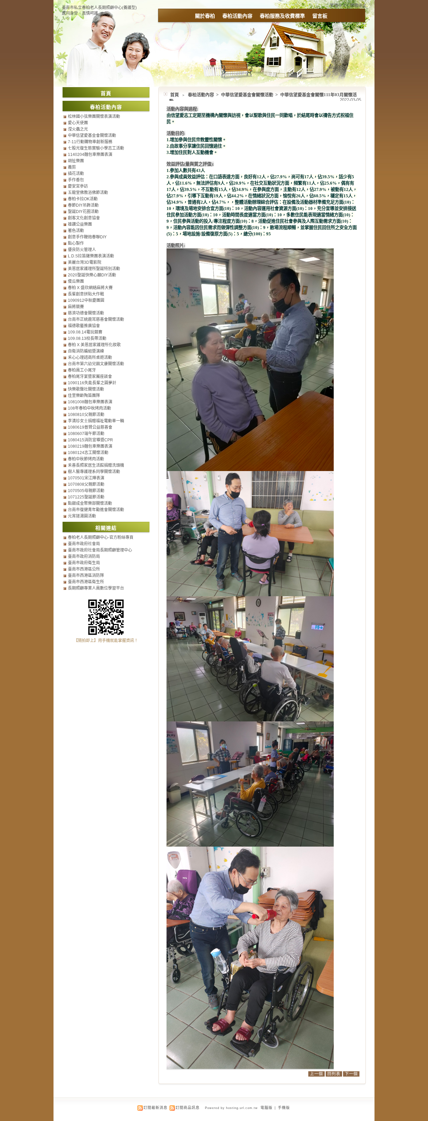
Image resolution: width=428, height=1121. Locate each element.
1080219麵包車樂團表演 (90, 446)
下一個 (351, 1074)
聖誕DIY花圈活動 (83, 211)
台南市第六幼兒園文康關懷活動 (96, 364)
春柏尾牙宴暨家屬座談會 (90, 376)
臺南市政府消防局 (84, 556)
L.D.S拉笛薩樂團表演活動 (91, 256)
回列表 (333, 1074)
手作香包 (76, 180)
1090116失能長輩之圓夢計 (92, 383)
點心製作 (76, 243)
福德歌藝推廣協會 (84, 325)
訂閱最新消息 (155, 1108)
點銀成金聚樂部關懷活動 (90, 503)
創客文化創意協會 (84, 218)
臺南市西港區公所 (84, 569)
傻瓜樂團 (76, 281)
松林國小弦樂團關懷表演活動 (94, 116)
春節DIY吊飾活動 (83, 205)
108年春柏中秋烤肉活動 (89, 408)
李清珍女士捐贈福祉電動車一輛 (96, 421)
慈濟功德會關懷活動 (86, 313)
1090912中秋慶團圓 (86, 300)
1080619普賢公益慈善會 (90, 427)
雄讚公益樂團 (80, 224)
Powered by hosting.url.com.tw (231, 1108)
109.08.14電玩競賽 (85, 332)
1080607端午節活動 (86, 433)
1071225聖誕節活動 (86, 497)
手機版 (284, 1108)
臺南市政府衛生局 (84, 562)
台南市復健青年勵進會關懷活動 (96, 509)
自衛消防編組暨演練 (86, 351)
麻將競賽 (76, 306)
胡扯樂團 (76, 161)
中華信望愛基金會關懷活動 (247, 94)
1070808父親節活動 (86, 484)
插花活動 (76, 173)
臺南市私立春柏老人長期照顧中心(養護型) (99, 7)
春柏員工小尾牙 (82, 370)
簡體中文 (358, 5)
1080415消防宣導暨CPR (90, 440)
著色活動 (76, 230)
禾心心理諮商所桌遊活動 (90, 357)
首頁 (174, 94)
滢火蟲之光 (78, 129)
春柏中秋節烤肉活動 (86, 459)
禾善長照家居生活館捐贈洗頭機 (96, 465)
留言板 (319, 16)
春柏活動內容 (237, 16)
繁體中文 (338, 5)
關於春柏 (205, 16)
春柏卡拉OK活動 (83, 199)
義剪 (72, 167)
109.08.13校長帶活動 (87, 338)
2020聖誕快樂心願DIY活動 (92, 275)
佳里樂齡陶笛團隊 (84, 395)
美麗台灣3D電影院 (84, 262)
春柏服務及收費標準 (282, 16)
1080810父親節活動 (86, 414)
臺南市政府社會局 (84, 543)
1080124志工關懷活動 (88, 452)
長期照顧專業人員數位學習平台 (96, 588)
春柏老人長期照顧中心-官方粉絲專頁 (100, 537)
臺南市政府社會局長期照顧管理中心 (100, 550)
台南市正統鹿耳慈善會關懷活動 (96, 319)
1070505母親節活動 (86, 490)
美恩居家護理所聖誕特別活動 (94, 268)
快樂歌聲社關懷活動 (86, 389)
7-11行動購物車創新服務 (90, 142)
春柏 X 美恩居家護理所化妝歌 (94, 345)
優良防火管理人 (82, 249)
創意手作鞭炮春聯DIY (87, 237)
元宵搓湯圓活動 (82, 516)
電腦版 (266, 1108)
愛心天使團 (78, 123)
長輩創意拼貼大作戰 (86, 294)
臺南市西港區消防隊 (86, 575)
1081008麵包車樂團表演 (90, 402)
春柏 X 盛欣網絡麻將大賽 (90, 287)
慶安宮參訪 (78, 186)
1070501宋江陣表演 (86, 478)
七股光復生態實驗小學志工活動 (96, 148)
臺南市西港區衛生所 (86, 582)
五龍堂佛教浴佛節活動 (88, 192)
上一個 (316, 1074)
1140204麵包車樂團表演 (90, 154)
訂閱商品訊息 (188, 1108)
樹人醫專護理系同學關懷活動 (94, 471)
